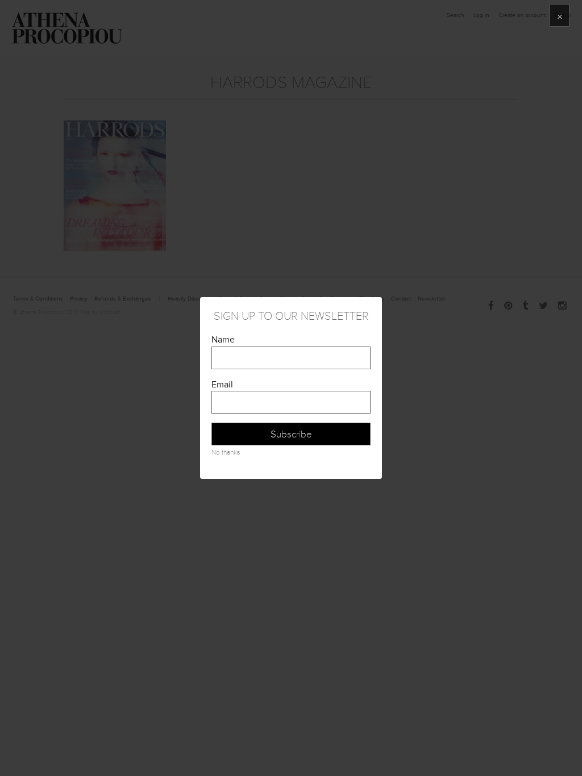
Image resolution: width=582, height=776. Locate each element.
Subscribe (291, 434)
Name (223, 339)
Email (222, 384)
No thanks (225, 452)
